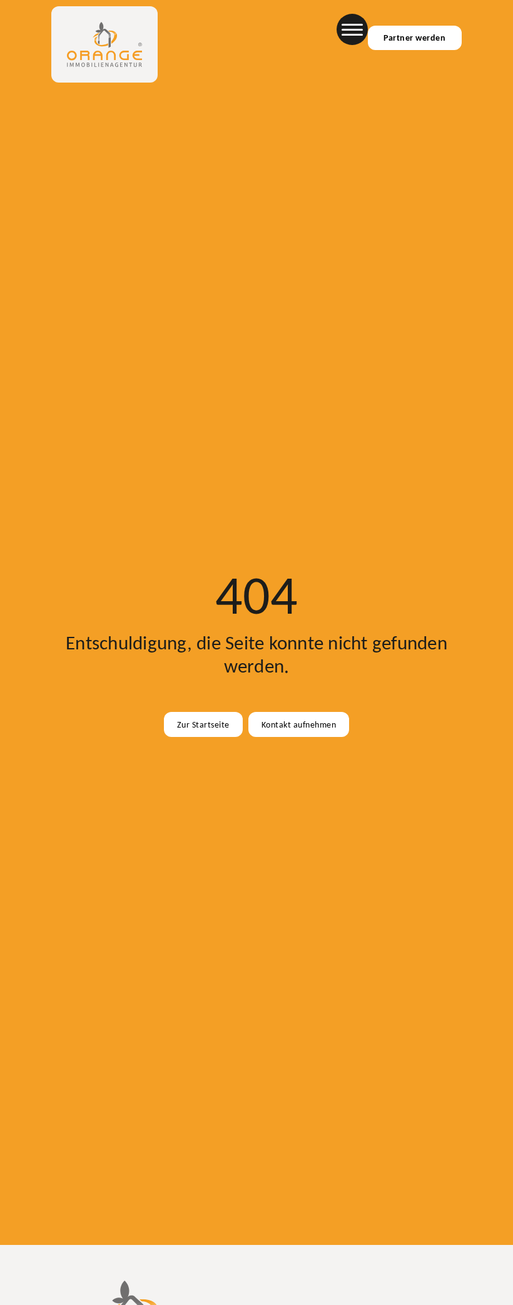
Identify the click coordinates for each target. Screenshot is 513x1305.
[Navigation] (352, 29)
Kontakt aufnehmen (299, 724)
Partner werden (414, 37)
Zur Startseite (203, 724)
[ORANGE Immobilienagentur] (104, 44)
